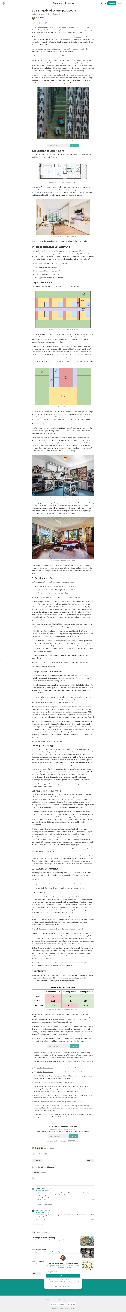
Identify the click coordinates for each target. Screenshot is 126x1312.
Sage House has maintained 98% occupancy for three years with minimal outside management (61, 840)
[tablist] (39, 1172)
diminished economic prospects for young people (73, 1029)
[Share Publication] (105, 3)
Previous (38, 1160)
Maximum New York (76, 27)
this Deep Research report (45, 1068)
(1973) (73, 140)
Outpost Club (52, 1114)
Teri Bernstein (40, 1188)
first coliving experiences (45, 1061)
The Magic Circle (39, 1249)
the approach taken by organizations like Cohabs (54, 769)
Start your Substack (58, 1304)
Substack (54, 1308)
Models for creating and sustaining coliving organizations (49, 1240)
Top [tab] (34, 1232)
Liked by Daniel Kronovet (43, 1190)
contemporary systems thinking (43, 831)
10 (56, 816)
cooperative (79, 794)
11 (72, 912)
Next (88, 1160)
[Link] (29, 150)
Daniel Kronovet (40, 17)
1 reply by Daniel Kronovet (45, 1204)
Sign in (120, 3)
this (48, 1110)
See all (35, 1273)
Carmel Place (64, 154)
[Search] (101, 3)
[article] (63, 1241)
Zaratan (78, 37)
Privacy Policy (76, 1281)
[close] (79, 1256)
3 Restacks (51, 1148)
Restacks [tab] (43, 1172)
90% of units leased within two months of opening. (64, 195)
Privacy (63, 1300)
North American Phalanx (52, 1108)
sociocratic (76, 811)
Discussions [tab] (45, 1232)
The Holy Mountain (67, 140)
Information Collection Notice (62, 1281)
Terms (67, 1300)
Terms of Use (71, 1280)
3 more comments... (37, 1224)
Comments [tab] (36, 1172)
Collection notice (75, 1300)
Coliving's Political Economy (43, 1237)
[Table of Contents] (2, 656)
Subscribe (112, 3)
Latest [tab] (38, 1232)
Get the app (71, 1304)
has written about (86, 633)
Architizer (74, 182)
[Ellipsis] (93, 1188)
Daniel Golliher (61, 27)
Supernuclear (86, 707)
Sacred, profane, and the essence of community (46, 1252)
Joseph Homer (40, 1210)
